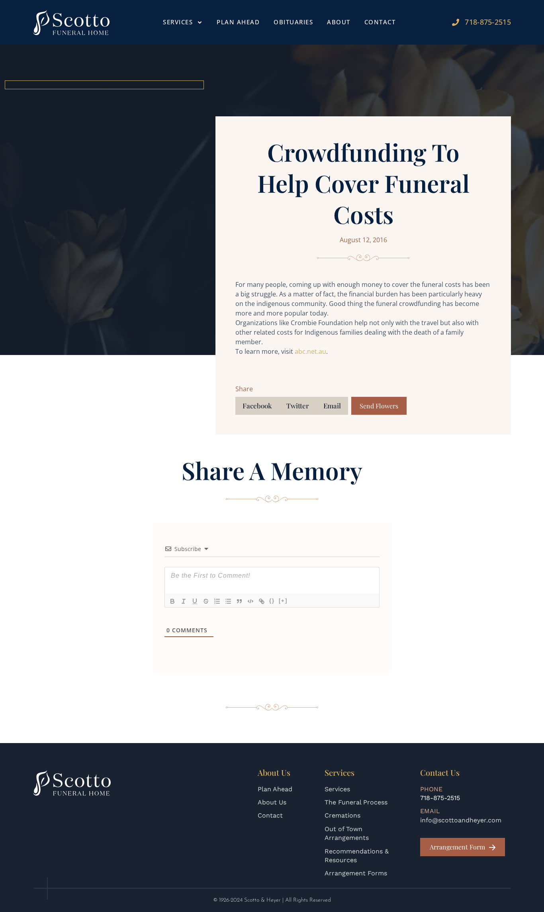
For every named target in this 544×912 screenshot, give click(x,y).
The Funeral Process (356, 802)
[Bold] (172, 601)
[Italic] (183, 601)
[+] (283, 601)
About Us (272, 802)
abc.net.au (310, 351)
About (338, 22)
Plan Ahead (238, 22)
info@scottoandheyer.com (460, 820)
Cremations (342, 815)
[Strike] (205, 601)
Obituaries (293, 22)
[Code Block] (250, 601)
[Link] (261, 601)
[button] (257, 406)
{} (272, 601)
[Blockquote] (239, 601)
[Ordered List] (217, 601)
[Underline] (194, 601)
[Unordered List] (228, 601)
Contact (380, 22)
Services (337, 789)
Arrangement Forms (356, 873)
